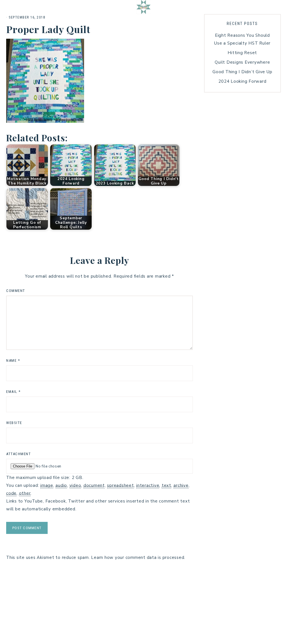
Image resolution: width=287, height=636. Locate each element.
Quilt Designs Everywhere (242, 62)
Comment (15, 291)
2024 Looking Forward (242, 81)
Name (13, 360)
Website (14, 423)
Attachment (18, 454)
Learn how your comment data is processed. (138, 557)
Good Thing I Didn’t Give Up (242, 72)
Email (13, 392)
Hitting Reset (242, 53)
